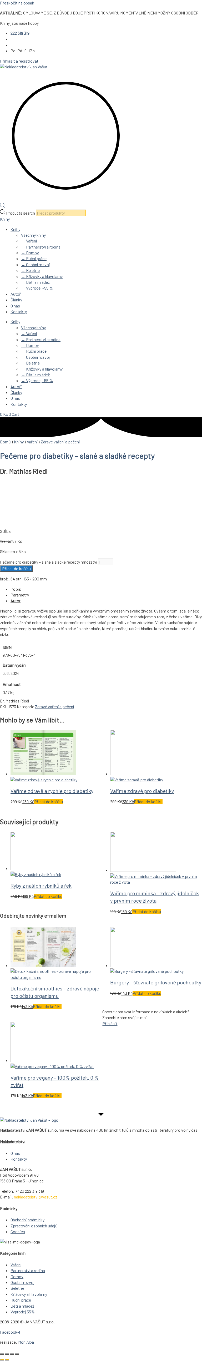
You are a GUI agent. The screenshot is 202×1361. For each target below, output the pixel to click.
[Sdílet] (12, 1354)
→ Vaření (29, 240)
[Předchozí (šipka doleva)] (2, 1359)
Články (16, 299)
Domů (5, 441)
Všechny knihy (33, 234)
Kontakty (19, 311)
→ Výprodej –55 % (37, 287)
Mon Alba (26, 1341)
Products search (21, 212)
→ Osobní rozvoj (35, 264)
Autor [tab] (16, 600)
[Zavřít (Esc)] (17, 1354)
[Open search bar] (2, 206)
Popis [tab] (16, 588)
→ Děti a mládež (35, 282)
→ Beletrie (30, 270)
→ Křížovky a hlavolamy (42, 276)
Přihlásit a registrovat (19, 60)
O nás (15, 305)
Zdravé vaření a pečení (60, 441)
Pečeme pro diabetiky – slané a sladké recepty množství (48, 561)
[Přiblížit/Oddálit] (2, 1354)
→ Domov (30, 252)
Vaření (32, 441)
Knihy (5, 218)
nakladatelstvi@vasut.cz (35, 1196)
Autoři (16, 293)
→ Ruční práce (34, 258)
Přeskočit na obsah (17, 2)
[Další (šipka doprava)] (7, 1359)
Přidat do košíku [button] (48, 801)
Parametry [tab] (20, 594)
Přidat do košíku (16, 568)
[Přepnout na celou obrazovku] (7, 1354)
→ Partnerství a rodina (40, 246)
